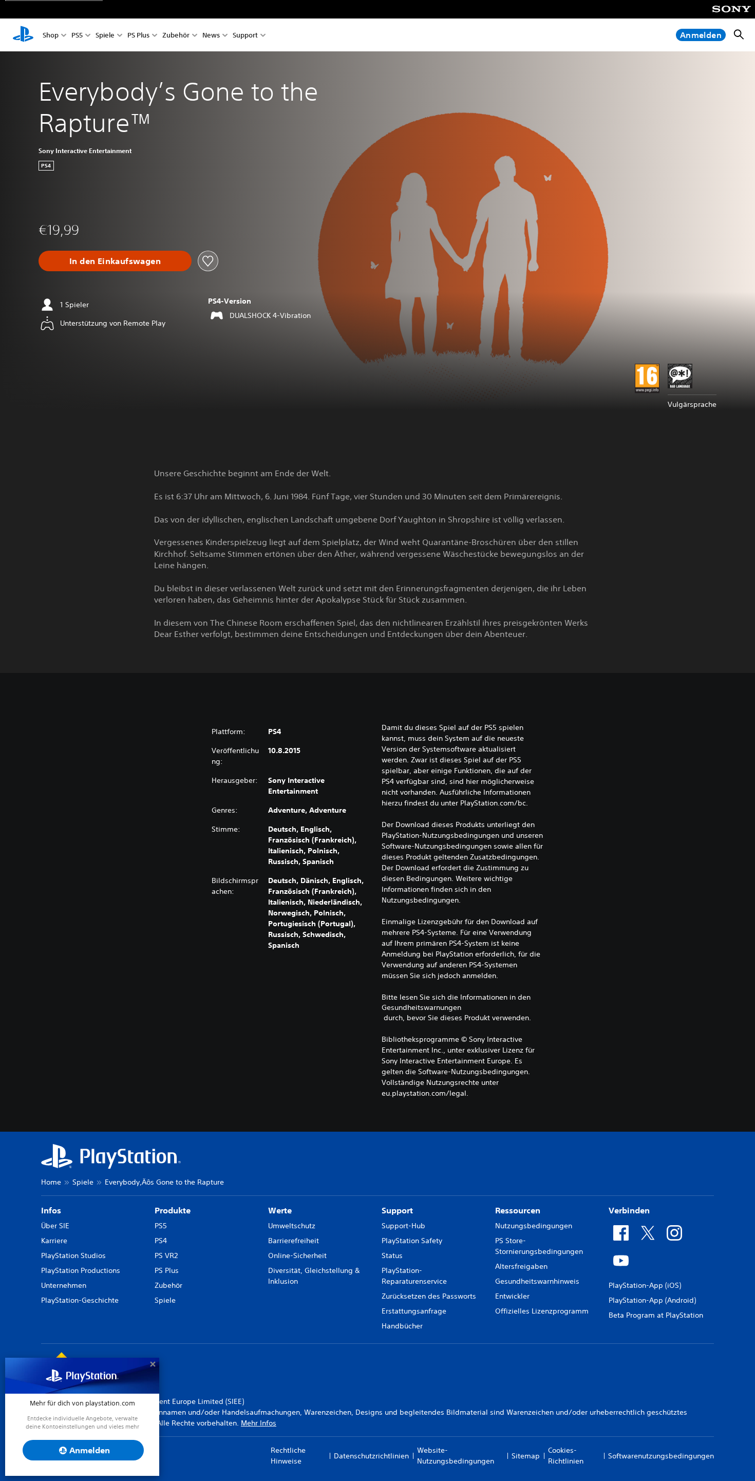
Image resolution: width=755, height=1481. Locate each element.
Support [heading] (397, 1210)
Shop (51, 35)
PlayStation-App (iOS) (645, 1285)
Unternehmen (63, 1285)
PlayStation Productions (80, 1270)
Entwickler (512, 1296)
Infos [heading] (51, 1210)
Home (51, 1182)
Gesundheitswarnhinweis (537, 1281)
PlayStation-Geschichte (80, 1300)
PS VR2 (166, 1255)
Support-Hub (403, 1225)
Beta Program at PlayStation (656, 1315)
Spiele (105, 35)
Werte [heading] (280, 1210)
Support (245, 35)
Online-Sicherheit (297, 1255)
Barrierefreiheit (293, 1240)
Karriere (54, 1240)
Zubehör (176, 35)
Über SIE (55, 1225)
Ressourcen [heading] (517, 1210)
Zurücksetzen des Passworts (429, 1296)
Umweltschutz (291, 1225)
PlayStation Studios (73, 1255)
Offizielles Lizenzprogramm (542, 1311)
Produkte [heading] (173, 1210)
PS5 (77, 35)
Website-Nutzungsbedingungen (455, 1456)
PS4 (161, 1240)
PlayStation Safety (412, 1240)
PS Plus (138, 35)
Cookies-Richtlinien (565, 1456)
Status (392, 1255)
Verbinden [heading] (629, 1210)
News (211, 35)
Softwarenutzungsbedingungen (661, 1455)
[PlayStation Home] (23, 35)
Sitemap (526, 1455)
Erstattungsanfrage (414, 1311)
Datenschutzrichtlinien (371, 1455)
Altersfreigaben (521, 1266)
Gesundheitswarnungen (421, 1007)
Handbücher (402, 1325)
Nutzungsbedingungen (533, 1225)
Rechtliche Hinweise (288, 1456)
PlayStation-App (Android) (652, 1300)
